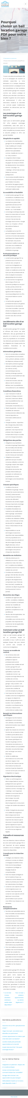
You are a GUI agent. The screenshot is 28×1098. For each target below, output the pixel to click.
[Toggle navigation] (25, 4)
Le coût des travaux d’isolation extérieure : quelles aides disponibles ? (8, 999)
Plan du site (14, 1097)
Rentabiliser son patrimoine (10, 58)
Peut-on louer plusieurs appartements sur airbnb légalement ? (19, 997)
